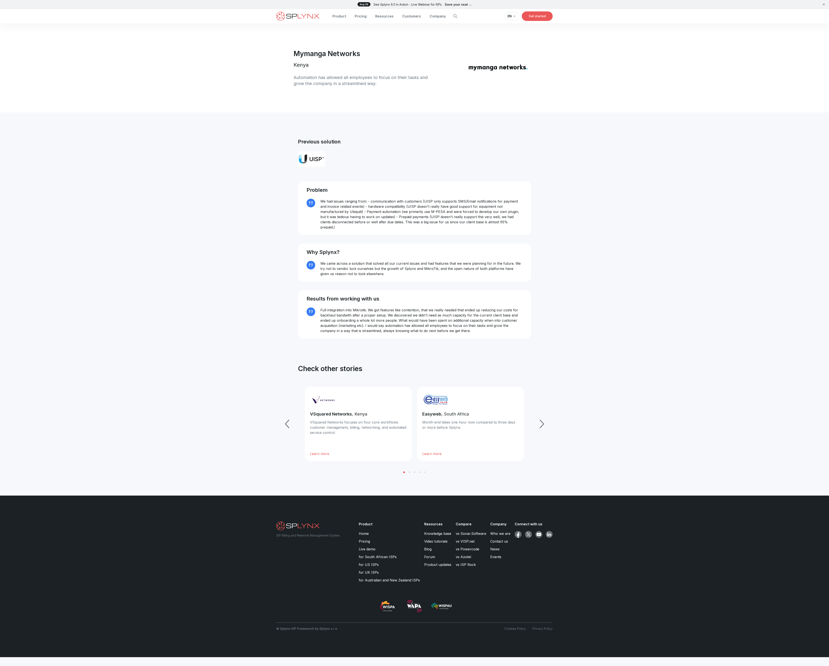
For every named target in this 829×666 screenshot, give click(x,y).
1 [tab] (404, 472)
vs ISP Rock (466, 564)
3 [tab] (414, 472)
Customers (411, 16)
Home (364, 533)
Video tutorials (436, 541)
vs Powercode (467, 549)
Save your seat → (458, 4)
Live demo (367, 549)
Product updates (437, 564)
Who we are (500, 533)
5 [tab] (425, 472)
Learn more (319, 454)
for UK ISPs (369, 572)
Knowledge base (437, 533)
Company (438, 16)
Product (339, 16)
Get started (537, 16)
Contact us (499, 541)
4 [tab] (420, 472)
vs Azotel (463, 557)
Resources (384, 16)
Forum (429, 557)
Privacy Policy (543, 628)
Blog (428, 549)
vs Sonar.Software (471, 533)
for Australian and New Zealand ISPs (389, 580)
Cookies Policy (515, 628)
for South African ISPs (378, 557)
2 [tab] (409, 472)
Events (495, 557)
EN (510, 16)
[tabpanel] (358, 424)
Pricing (361, 16)
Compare (463, 524)
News (495, 549)
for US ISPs (369, 564)
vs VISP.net (465, 541)
